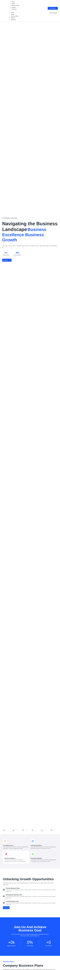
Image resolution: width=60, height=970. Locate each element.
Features (13, 17)
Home (12, 12)
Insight (12, 14)
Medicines (13, 19)
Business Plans (14, 16)
